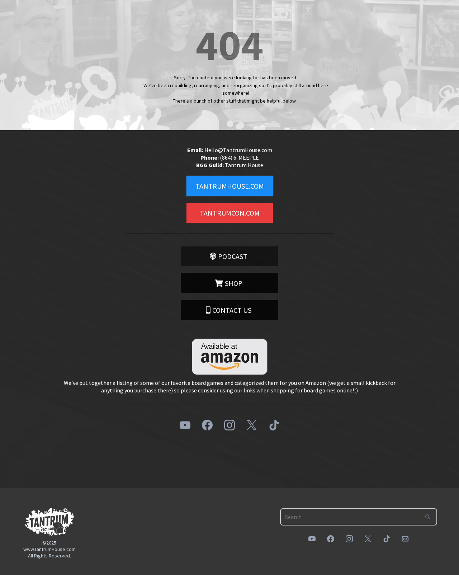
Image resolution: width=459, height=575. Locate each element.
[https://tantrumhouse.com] (49, 522)
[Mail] (405, 538)
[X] (252, 425)
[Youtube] (185, 425)
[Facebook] (207, 425)
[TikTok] (274, 425)
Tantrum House (244, 165)
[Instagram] (229, 425)
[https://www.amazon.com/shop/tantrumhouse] (229, 357)
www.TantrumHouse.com (49, 549)
